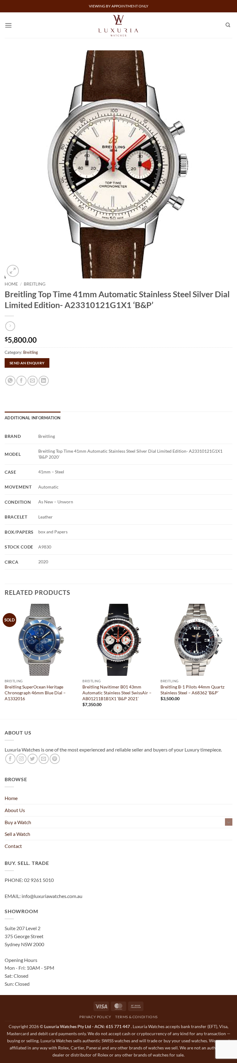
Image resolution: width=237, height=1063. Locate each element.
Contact (13, 846)
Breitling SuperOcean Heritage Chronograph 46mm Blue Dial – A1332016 (35, 692)
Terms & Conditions (136, 1016)
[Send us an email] (44, 759)
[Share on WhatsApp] (10, 381)
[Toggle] (228, 822)
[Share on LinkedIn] (44, 381)
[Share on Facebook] (21, 381)
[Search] (228, 25)
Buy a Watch (18, 822)
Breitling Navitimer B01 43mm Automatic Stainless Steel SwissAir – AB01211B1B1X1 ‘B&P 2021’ (117, 692)
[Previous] (5, 660)
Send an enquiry (27, 363)
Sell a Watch (17, 834)
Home (11, 284)
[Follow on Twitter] (32, 759)
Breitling (34, 284)
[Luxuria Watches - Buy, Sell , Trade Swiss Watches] (119, 25)
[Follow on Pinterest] (55, 759)
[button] (8, 25)
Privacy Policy (95, 1016)
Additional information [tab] (33, 417)
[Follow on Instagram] (21, 759)
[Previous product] (10, 326)
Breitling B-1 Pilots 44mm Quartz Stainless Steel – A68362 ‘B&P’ (192, 689)
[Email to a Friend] (32, 381)
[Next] (232, 660)
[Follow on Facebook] (10, 759)
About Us (15, 810)
